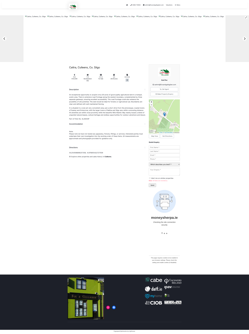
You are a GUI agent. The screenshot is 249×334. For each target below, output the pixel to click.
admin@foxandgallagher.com (154, 5)
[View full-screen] (246, 17)
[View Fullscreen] (151, 109)
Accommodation (76, 124)
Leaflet (160, 132)
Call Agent (165, 89)
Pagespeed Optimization (120, 331)
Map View (154, 136)
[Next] (244, 38)
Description (74, 89)
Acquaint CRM (86, 324)
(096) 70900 (136, 5)
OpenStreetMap (168, 132)
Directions (73, 147)
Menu (178, 5)
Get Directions (167, 136)
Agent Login (114, 324)
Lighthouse (132, 331)
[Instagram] (108, 307)
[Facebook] (114, 307)
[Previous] (4, 38)
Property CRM (102, 324)
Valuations (169, 5)
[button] (164, 114)
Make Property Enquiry (165, 94)
